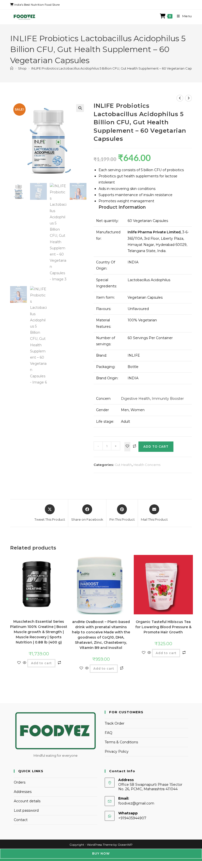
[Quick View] (24, 663)
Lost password (26, 810)
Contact (21, 820)
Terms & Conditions (121, 742)
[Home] (11, 68)
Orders (19, 782)
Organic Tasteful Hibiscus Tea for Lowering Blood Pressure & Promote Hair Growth (163, 627)
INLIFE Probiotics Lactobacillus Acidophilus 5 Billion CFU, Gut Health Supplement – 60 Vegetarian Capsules (115, 68)
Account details (27, 801)
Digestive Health (135, 398)
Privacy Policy (117, 751)
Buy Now (101, 853)
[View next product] (188, 98)
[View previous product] (179, 98)
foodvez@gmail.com (136, 803)
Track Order (114, 723)
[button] (80, 108)
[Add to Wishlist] (127, 446)
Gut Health (123, 465)
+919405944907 (132, 818)
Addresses (23, 791)
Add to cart (155, 446)
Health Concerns (147, 465)
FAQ (108, 733)
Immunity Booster (168, 398)
